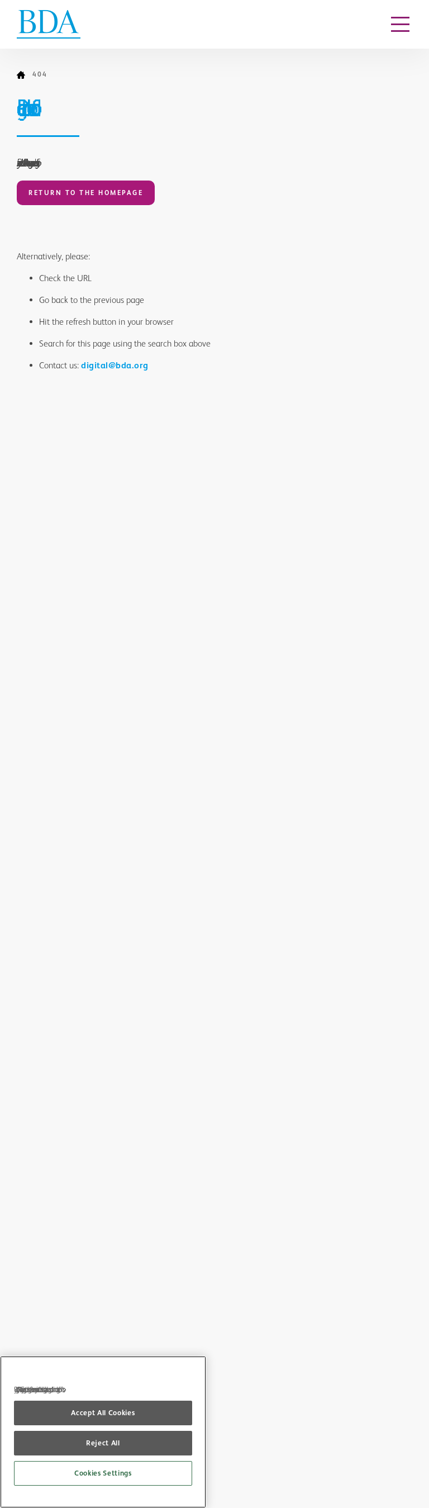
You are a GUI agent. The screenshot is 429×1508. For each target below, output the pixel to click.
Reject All (103, 1443)
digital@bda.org (115, 365)
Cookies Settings (103, 1473)
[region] (103, 1432)
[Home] (24, 75)
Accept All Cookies (103, 1413)
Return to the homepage (85, 193)
